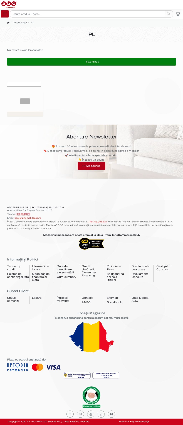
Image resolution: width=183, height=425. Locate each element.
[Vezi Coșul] (178, 14)
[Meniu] (5, 14)
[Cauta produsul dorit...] (169, 14)
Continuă (93, 61)
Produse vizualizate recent (24, 83)
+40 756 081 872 (97, 221)
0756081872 (23, 214)
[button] (25, 101)
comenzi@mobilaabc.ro (28, 218)
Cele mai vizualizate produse (63, 83)
